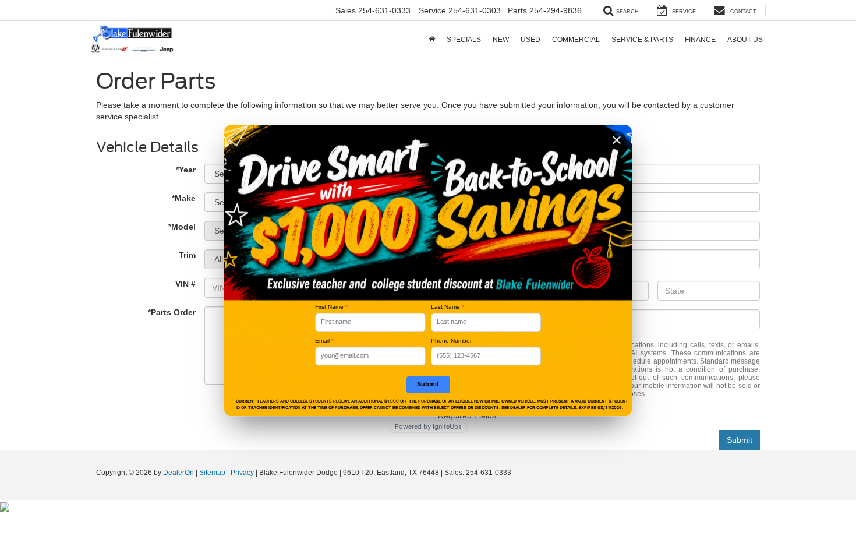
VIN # (185, 283)
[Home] (432, 39)
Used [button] (530, 40)
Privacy (242, 472)
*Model (182, 226)
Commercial (576, 40)
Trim (187, 255)
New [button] (501, 40)
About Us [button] (745, 40)
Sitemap (212, 472)
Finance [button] (700, 40)
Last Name (447, 307)
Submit (739, 440)
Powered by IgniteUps (428, 426)
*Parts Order (172, 312)
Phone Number (451, 340)
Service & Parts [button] (642, 40)
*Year (186, 169)
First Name (331, 307)
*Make (184, 198)
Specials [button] (464, 40)
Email (324, 340)
